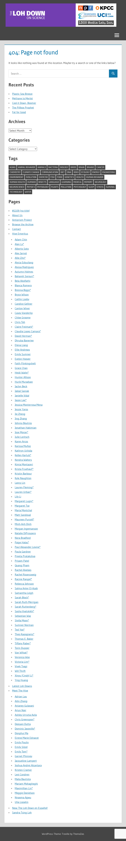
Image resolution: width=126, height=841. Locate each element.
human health (17, 182)
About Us (17, 215)
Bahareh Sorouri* (24, 276)
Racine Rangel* (23, 579)
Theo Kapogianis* (24, 634)
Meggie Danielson (25, 792)
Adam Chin (21, 239)
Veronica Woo (22, 657)
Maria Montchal (23, 510)
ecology (85, 172)
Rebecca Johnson (24, 583)
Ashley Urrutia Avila (26, 714)
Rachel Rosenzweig (25, 574)
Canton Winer (22, 308)
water (28, 191)
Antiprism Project (22, 219)
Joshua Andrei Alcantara (28, 765)
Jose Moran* (21, 432)
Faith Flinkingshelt (25, 363)
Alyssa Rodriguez (24, 267)
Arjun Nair (20, 710)
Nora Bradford (23, 537)
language (54, 182)
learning (66, 182)
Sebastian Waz (23, 615)
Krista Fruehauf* (24, 469)
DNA (69, 172)
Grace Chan (21, 368)
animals (42, 167)
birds (73, 167)
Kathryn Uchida (23, 450)
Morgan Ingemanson (26, 528)
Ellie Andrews (22, 349)
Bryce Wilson (22, 294)
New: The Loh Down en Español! (30, 808)
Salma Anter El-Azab (26, 588)
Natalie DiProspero (25, 533)
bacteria (53, 167)
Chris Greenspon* (24, 719)
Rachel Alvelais (23, 570)
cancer (100, 167)
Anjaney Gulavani (24, 705)
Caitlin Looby (22, 299)
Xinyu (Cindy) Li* (24, 675)
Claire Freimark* (24, 326)
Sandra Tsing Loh (22, 812)
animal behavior (26, 167)
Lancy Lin (20, 482)
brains (90, 167)
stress (100, 187)
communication (50, 172)
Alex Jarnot (21, 253)
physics (31, 187)
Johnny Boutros (23, 423)
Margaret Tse (22, 505)
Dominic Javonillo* (25, 728)
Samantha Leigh (24, 592)
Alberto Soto (22, 248)
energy (96, 172)
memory (88, 182)
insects (42, 182)
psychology (80, 187)
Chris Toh (20, 322)
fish (52, 177)
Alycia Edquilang (24, 262)
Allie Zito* (20, 257)
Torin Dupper (22, 648)
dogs (76, 172)
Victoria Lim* (22, 661)
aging (13, 167)
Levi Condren (22, 774)
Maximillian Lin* (24, 788)
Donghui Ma (21, 733)
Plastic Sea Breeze (22, 93)
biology (64, 167)
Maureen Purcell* (24, 519)
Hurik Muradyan (24, 381)
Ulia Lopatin (21, 802)
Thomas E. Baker (24, 638)
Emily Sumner (23, 354)
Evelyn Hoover (23, 358)
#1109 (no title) (21, 210)
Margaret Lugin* (24, 501)
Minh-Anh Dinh (23, 524)
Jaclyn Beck (21, 386)
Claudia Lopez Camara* (28, 331)
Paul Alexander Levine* (28, 547)
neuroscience (17, 187)
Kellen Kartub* (23, 455)
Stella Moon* (22, 620)
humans (31, 182)
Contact (16, 229)
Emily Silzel (21, 747)
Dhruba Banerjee (24, 340)
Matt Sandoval (23, 514)
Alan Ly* (19, 244)
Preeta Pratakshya (25, 556)
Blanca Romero (23, 285)
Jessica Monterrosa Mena (28, 404)
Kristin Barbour (23, 473)
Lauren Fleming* (24, 487)
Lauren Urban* (23, 492)
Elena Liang (21, 345)
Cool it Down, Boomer (24, 103)
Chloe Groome (23, 317)
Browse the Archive (22, 224)
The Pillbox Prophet (23, 107)
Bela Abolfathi (22, 280)
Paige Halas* (22, 542)
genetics (69, 177)
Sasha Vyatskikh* (24, 611)
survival (110, 187)
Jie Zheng (20, 414)
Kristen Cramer (23, 770)
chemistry (15, 172)
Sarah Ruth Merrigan (26, 602)
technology (16, 191)
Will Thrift (20, 671)
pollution (66, 187)
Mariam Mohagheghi (26, 783)
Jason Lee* (21, 400)
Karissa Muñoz (23, 446)
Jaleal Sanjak (22, 391)
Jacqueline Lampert (26, 760)
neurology (100, 182)
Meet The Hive (20, 690)
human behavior (94, 177)
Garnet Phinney (23, 756)
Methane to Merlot (22, 98)
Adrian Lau (21, 696)
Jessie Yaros (21, 409)
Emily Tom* (21, 751)
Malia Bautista (23, 779)
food (59, 177)
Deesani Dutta (23, 724)
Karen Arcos (21, 441)
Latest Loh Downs (22, 686)
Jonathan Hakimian (25, 427)
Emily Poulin (22, 742)
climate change (31, 172)
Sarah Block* (22, 597)
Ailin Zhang (21, 701)
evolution (31, 177)
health (80, 177)
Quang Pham (22, 565)
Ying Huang (21, 680)
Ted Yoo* (20, 629)
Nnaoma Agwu (23, 797)
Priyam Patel (22, 560)
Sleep (91, 187)
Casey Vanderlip (24, 313)
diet (63, 172)
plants (54, 187)
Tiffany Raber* (23, 643)
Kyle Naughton (23, 478)
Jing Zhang (21, 418)
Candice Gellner (23, 303)
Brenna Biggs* (23, 290)
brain (81, 167)
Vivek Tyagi (21, 666)
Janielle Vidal (22, 395)
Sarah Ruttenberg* (25, 606)
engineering (108, 172)
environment (16, 177)
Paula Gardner (23, 551)
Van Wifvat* (21, 652)
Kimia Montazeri (24, 464)
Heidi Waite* (22, 372)
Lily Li (18, 496)
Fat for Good (19, 112)
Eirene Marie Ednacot (27, 737)
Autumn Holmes (24, 271)
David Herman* (23, 335)
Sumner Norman (24, 625)
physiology (43, 187)
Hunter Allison (23, 377)
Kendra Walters (23, 459)
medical (78, 182)
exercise (43, 177)
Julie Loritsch (22, 436)
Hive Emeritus (20, 233)
